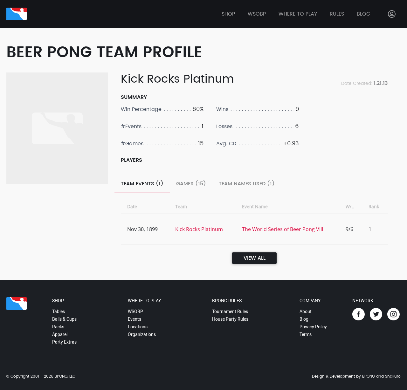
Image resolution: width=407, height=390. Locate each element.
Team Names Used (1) (247, 184)
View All (255, 258)
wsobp (257, 14)
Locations (138, 326)
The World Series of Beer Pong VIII (282, 229)
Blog (363, 14)
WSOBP (135, 311)
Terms (306, 334)
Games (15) (191, 184)
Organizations (142, 334)
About (306, 311)
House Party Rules (230, 319)
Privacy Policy (313, 326)
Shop (228, 14)
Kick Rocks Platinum (199, 229)
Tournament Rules (230, 311)
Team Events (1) (142, 184)
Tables (58, 311)
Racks (58, 326)
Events (134, 319)
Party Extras (64, 342)
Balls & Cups (64, 319)
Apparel (59, 334)
